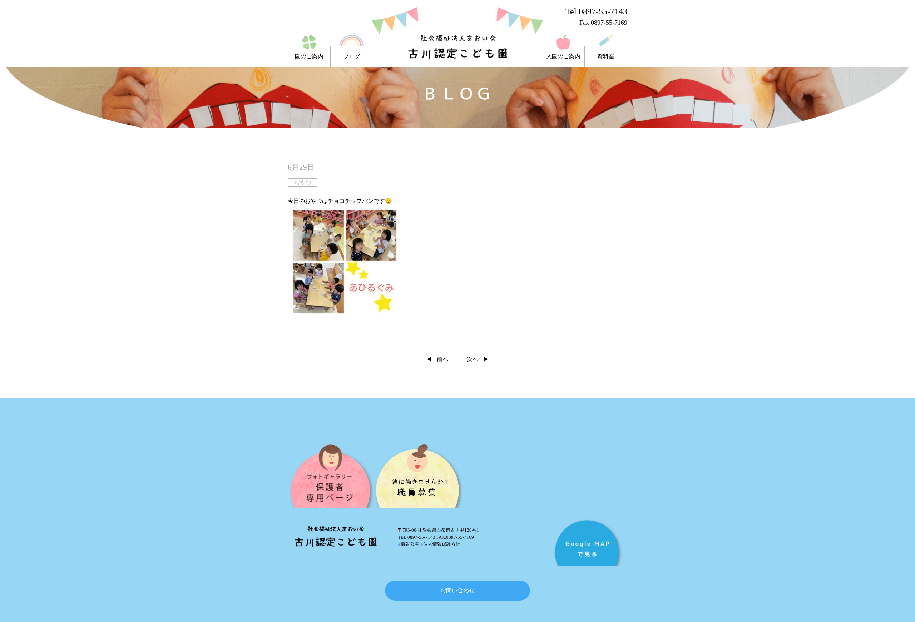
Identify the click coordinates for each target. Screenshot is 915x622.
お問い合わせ (457, 590)
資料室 (605, 56)
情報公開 (408, 544)
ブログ (351, 56)
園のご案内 (309, 56)
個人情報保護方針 (440, 544)
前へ (442, 359)
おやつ (302, 182)
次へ (472, 359)
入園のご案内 (563, 56)
